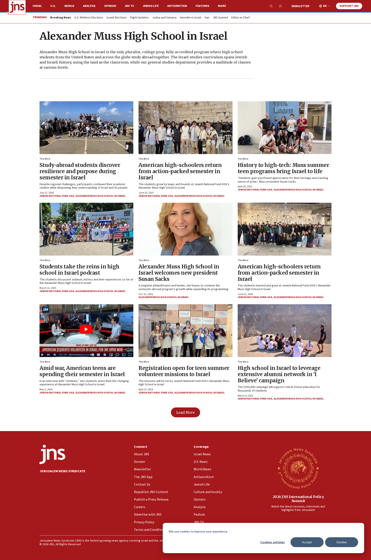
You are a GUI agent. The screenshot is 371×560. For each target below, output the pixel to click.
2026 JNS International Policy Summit (298, 499)
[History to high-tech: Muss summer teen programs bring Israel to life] (284, 127)
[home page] (17, 7)
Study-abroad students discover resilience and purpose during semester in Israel (80, 171)
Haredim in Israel (190, 18)
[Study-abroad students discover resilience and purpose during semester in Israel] (86, 127)
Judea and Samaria (164, 18)
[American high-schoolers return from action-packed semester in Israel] (185, 127)
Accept (307, 542)
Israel (37, 6)
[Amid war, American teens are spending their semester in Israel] (86, 330)
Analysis (89, 6)
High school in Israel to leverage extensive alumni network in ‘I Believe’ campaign (279, 374)
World (69, 6)
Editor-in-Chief (240, 18)
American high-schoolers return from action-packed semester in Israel (180, 171)
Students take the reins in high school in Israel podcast (80, 269)
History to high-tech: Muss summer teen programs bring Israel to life (283, 168)
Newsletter (300, 6)
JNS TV (129, 6)
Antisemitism (177, 6)
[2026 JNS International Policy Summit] (298, 468)
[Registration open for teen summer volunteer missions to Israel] (185, 330)
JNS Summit (220, 18)
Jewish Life (151, 6)
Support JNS (349, 6)
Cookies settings (272, 542)
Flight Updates (139, 18)
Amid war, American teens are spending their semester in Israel (82, 371)
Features (202, 6)
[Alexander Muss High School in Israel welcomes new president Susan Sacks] (185, 229)
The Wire (45, 159)
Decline (342, 542)
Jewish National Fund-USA (57, 196)
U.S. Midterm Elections (89, 18)
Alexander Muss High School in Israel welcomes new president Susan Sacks (178, 272)
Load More (185, 412)
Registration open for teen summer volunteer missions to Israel (183, 371)
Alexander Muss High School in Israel (100, 196)
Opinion (110, 6)
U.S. (53, 6)
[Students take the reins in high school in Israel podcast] (86, 229)
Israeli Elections (116, 18)
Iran (207, 18)
